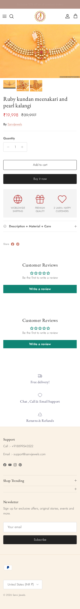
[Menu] (4, 16)
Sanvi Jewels (19, 595)
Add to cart (40, 164)
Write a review (40, 289)
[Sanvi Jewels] (40, 16)
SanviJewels (15, 124)
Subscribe (40, 539)
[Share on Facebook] (12, 244)
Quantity (9, 138)
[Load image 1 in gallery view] (40, 51)
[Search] (13, 16)
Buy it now (40, 179)
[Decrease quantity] (7, 147)
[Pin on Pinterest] (17, 244)
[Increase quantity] (23, 147)
